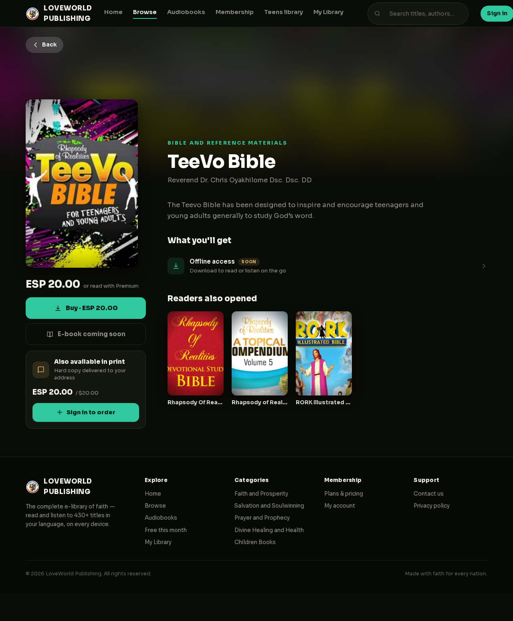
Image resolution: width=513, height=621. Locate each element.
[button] (327, 265)
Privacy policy (432, 505)
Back (49, 44)
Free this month (166, 530)
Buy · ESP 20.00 (92, 308)
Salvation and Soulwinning (269, 505)
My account (339, 505)
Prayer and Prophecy (262, 517)
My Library (328, 12)
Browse (145, 12)
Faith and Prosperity (261, 493)
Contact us (429, 493)
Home (113, 12)
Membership (235, 12)
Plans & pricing (343, 493)
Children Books (255, 542)
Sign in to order (91, 412)
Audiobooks (186, 12)
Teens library (283, 12)
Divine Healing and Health (269, 530)
